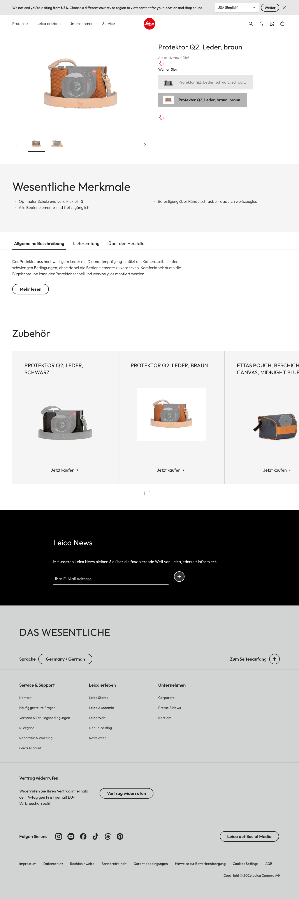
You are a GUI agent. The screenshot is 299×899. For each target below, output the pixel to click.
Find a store (271, 24)
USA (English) (228, 7)
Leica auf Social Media (249, 836)
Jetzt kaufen (62, 470)
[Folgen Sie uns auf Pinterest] (120, 836)
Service (108, 23)
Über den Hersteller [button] (127, 243)
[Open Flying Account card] (261, 23)
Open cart (282, 23)
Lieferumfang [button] (86, 243)
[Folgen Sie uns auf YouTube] (71, 836)
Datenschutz (53, 863)
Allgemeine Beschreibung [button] (39, 243)
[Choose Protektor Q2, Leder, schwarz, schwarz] (205, 82)
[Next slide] (145, 144)
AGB (268, 863)
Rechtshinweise (82, 863)
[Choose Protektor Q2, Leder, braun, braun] (202, 100)
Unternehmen (81, 23)
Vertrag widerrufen (126, 793)
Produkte (20, 23)
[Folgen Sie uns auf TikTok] (95, 836)
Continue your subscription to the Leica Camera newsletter (179, 576)
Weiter (270, 7)
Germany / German (65, 659)
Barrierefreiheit (114, 863)
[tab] (144, 493)
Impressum (27, 863)
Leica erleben (49, 23)
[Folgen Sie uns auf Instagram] (58, 836)
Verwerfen (284, 7)
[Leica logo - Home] (149, 24)
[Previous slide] (16, 144)
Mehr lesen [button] (30, 289)
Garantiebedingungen (151, 863)
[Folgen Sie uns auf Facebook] (83, 836)
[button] (36, 144)
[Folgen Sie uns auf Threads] (107, 836)
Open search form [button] (250, 23)
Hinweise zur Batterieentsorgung (200, 863)
